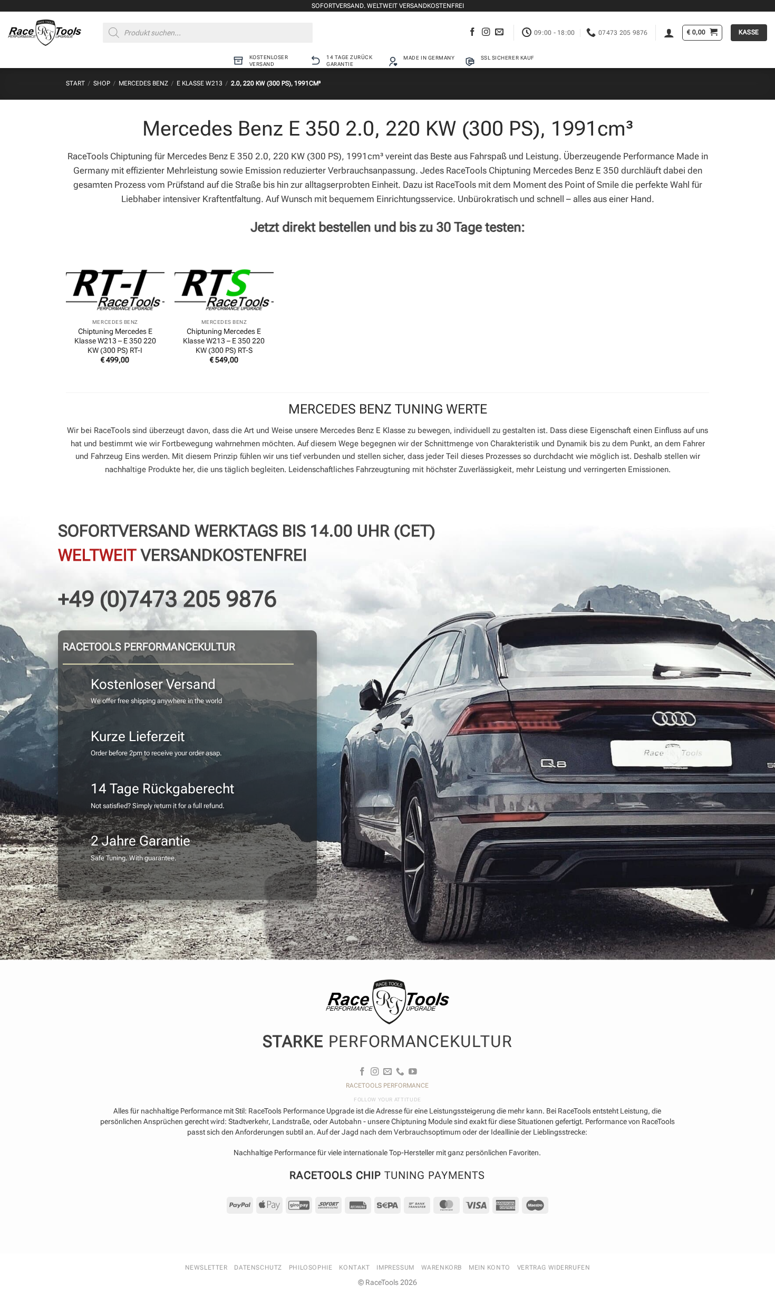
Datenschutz (258, 1267)
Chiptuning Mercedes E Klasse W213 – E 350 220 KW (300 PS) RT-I (115, 340)
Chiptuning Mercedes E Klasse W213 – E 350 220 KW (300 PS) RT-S (224, 340)
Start (75, 83)
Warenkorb (441, 1267)
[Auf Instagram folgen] (486, 32)
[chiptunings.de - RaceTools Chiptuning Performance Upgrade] (44, 33)
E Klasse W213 (199, 83)
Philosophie (310, 1267)
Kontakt (354, 1267)
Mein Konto (489, 1267)
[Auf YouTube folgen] (413, 1072)
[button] (669, 32)
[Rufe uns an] (400, 1072)
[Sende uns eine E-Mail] (499, 32)
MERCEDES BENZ (143, 83)
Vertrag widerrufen (553, 1267)
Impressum (395, 1267)
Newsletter (206, 1267)
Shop (101, 83)
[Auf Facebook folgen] (472, 32)
